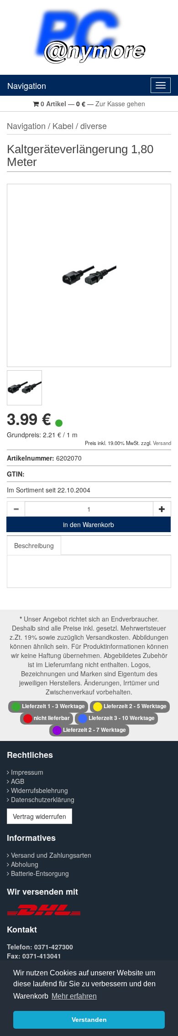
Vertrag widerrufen (39, 816)
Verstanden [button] (89, 1019)
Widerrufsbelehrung (38, 790)
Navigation (26, 85)
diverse (93, 125)
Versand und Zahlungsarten (50, 855)
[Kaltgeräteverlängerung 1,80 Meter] (24, 387)
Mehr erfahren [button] (74, 996)
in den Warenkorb (88, 524)
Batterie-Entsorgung (39, 873)
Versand (162, 442)
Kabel (62, 125)
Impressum (26, 772)
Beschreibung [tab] (34, 545)
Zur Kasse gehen (120, 103)
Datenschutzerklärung (41, 799)
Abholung (23, 864)
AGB (16, 781)
